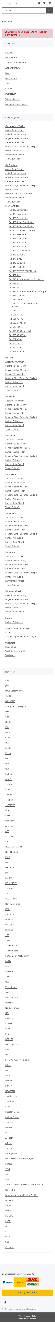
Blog (7, 73)
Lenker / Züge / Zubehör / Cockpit (21, 146)
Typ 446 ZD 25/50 (17, 254)
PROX (7, 1221)
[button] (39, 3)
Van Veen (9, 1122)
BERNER (9, 1039)
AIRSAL (8, 1143)
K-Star (8, 753)
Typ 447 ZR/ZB (15, 258)
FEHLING (9, 1132)
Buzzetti (9, 815)
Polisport (9, 1018)
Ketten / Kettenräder (15, 142)
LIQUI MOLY (10, 883)
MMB (7, 1070)
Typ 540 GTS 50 (16, 343)
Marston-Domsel (13, 1112)
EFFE (7, 1231)
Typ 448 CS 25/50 (17, 263)
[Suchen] (49, 10)
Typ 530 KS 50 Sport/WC (20, 331)
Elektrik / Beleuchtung (15, 134)
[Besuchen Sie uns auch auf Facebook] (5, 1302)
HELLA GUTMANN (13, 846)
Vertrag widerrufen (27, 1292)
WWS (7, 992)
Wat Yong (9, 820)
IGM (7, 727)
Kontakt (9, 52)
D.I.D (7, 1054)
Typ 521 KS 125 (16, 314)
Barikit (8, 1205)
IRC (6, 1174)
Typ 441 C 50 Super (18, 238)
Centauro (9, 1247)
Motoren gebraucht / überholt (19, 193)
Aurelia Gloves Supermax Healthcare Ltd (24, 1184)
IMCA (7, 732)
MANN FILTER (11, 1044)
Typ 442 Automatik (17, 242)
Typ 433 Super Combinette (21, 226)
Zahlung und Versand (15, 62)
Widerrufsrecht (12, 99)
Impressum (10, 93)
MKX (7, 758)
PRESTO (9, 971)
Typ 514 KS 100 (16, 287)
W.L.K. (8, 1236)
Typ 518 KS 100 (16, 310)
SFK (7, 1034)
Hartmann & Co (12, 904)
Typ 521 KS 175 (16, 318)
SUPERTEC (10, 805)
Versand (37, 1309)
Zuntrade (9, 1148)
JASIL (7, 909)
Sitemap (9, 88)
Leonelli (9, 919)
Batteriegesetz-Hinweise (16, 104)
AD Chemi (10, 836)
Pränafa (9, 1216)
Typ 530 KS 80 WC (17, 335)
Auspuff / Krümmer (14, 130)
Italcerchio (10, 1190)
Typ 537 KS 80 (15, 339)
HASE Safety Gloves (14, 690)
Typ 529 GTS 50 (16, 327)
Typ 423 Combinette (18, 210)
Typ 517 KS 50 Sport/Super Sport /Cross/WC (24, 305)
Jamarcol (9, 930)
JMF (7, 872)
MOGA (8, 1210)
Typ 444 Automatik (17, 246)
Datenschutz (11, 78)
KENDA (8, 878)
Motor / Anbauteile (14, 150)
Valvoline (9, 1101)
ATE (7, 831)
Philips (8, 774)
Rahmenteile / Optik (14, 154)
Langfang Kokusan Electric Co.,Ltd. (21, 1195)
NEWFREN (10, 1091)
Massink (9, 1002)
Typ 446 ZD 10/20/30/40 (20, 250)
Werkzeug (10, 655)
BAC (7, 841)
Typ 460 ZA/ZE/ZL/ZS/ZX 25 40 (22, 271)
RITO (7, 789)
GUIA (7, 737)
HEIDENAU (10, 867)
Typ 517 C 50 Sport (17, 295)
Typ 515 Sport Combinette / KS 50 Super (28, 291)
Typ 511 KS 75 (15, 283)
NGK (7, 768)
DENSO (8, 711)
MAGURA (9, 924)
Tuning (8, 794)
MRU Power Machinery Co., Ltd (19, 1158)
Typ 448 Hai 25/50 (17, 267)
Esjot (7, 1106)
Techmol (9, 888)
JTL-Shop (32, 1318)
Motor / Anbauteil (13, 460)
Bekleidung (10, 647)
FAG (7, 966)
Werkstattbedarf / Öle (15, 651)
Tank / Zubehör (12, 158)
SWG (7, 1169)
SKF (7, 935)
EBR (7, 1179)
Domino (9, 1200)
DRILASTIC (10, 701)
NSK (7, 1013)
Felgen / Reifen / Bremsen (17, 447)
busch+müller (11, 997)
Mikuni (8, 1080)
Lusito (8, 748)
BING (7, 1049)
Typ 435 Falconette (17, 234)
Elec (7, 716)
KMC (7, 857)
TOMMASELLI (11, 950)
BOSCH (8, 1028)
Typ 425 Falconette (17, 214)
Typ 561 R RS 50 (16, 351)
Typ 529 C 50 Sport (17, 323)
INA (7, 742)
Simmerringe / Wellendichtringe (20, 636)
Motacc (8, 1164)
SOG (7, 1241)
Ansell (8, 893)
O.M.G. (8, 779)
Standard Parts (12, 1096)
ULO (7, 982)
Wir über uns (11, 57)
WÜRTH (8, 1127)
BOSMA (8, 1023)
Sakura (8, 784)
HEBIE (8, 722)
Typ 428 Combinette (18, 218)
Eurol (7, 1075)
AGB (7, 83)
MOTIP (8, 1086)
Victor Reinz (10, 987)
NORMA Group (12, 1008)
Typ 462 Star (14, 275)
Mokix (8, 961)
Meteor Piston (11, 1117)
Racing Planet (11, 1153)
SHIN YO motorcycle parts (17, 1060)
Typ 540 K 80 (15, 347)
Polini (8, 680)
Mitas (8, 1065)
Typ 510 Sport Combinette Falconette (26, 279)
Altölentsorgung (12, 67)
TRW (7, 976)
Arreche (9, 826)
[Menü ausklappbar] (3, 2)
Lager (8, 632)
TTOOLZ (9, 800)
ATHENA (9, 1138)
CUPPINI (9, 696)
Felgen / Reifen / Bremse (16, 138)
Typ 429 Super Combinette (21, 222)
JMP (7, 685)
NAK (7, 763)
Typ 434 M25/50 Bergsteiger (22, 230)
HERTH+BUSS (11, 852)
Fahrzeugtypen (12, 205)
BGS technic (11, 898)
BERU (7, 810)
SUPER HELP (11, 945)
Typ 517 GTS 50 (16, 299)
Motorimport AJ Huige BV (17, 956)
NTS (7, 862)
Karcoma (9, 914)
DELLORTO (10, 1226)
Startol (8, 940)
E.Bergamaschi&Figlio (15, 706)
